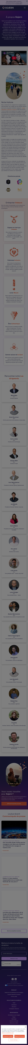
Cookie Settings (14, 1039)
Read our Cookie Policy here (8, 1032)
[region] (14, 1034)
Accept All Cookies (8, 1036)
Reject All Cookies (19, 1036)
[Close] (25, 1027)
